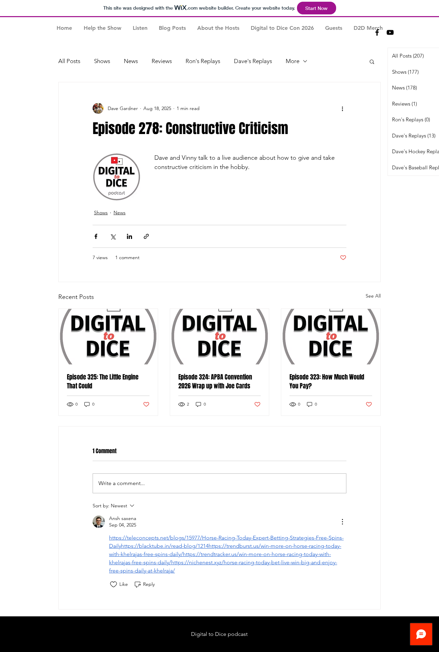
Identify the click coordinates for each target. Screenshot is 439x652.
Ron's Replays (203, 61)
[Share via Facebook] (96, 236)
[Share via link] (146, 236)
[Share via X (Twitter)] (112, 236)
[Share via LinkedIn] (129, 236)
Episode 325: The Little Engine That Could (103, 381)
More (292, 61)
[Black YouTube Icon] (390, 32)
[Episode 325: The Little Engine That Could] (108, 336)
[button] (372, 61)
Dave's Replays (253, 61)
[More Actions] (342, 522)
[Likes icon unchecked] (113, 584)
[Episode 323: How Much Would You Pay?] (330, 336)
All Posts (69, 61)
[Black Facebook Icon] (377, 32)
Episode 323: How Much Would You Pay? (326, 381)
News (131, 61)
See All (373, 296)
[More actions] (342, 108)
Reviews (162, 61)
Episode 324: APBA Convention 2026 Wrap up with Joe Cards (215, 381)
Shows (102, 61)
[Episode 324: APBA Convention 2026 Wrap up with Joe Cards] (219, 336)
